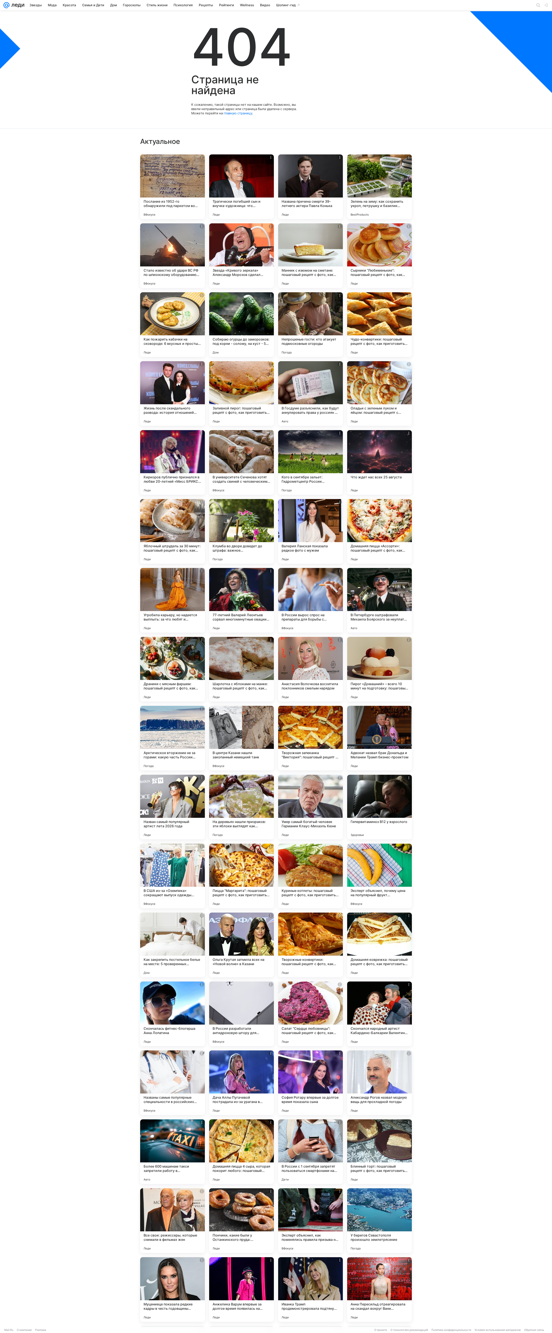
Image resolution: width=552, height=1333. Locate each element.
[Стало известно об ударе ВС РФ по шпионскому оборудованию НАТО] (172, 255)
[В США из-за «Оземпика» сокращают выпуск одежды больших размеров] (172, 876)
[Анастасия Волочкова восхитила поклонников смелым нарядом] (310, 669)
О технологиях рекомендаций (409, 1329)
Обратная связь (534, 1329)
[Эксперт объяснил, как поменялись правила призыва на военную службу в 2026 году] (310, 1220)
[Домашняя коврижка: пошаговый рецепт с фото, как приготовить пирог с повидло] (379, 945)
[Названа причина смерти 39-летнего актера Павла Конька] (310, 186)
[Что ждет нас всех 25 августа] (379, 462)
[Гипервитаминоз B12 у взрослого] (379, 807)
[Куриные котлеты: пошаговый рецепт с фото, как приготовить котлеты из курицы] (310, 876)
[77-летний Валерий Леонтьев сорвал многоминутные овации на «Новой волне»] (241, 600)
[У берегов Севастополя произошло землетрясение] (379, 1220)
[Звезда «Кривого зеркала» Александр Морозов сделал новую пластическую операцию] (241, 255)
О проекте (380, 1329)
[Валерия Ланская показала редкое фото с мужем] (310, 531)
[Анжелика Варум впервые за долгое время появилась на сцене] (241, 1289)
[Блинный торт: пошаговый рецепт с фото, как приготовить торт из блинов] (379, 1151)
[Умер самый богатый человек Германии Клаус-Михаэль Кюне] (310, 807)
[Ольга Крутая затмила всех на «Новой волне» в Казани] (241, 945)
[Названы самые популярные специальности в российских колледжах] (172, 1082)
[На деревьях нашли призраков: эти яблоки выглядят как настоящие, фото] (241, 807)
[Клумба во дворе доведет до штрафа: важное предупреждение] (241, 531)
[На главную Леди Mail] (16, 5)
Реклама (40, 1329)
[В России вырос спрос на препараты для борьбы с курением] (310, 600)
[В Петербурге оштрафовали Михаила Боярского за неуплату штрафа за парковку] (379, 600)
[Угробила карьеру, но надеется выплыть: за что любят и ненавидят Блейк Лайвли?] (172, 600)
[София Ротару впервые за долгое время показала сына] (310, 1082)
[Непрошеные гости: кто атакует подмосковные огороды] (310, 324)
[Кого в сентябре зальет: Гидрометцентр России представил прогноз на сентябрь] (310, 462)
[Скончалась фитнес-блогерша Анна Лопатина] (172, 1013)
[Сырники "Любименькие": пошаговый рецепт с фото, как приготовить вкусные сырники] (379, 255)
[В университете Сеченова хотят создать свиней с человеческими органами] (241, 462)
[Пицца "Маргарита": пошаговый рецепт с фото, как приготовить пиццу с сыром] (241, 876)
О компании (24, 1329)
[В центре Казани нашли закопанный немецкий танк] (241, 738)
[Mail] (6, 5)
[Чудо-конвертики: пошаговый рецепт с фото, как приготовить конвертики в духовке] (379, 324)
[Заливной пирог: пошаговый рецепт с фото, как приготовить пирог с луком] (241, 393)
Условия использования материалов (498, 1329)
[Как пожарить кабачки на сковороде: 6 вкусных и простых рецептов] (172, 324)
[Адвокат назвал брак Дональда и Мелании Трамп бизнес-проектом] (379, 738)
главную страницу (238, 113)
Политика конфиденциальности (451, 1329)
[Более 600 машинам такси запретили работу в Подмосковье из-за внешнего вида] (172, 1151)
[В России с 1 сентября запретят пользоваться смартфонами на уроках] (310, 1151)
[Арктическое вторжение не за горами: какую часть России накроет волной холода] (172, 738)
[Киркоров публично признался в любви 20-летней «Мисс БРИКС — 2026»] (172, 462)
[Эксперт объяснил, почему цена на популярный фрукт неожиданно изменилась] (379, 876)
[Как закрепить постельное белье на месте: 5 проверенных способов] (172, 945)
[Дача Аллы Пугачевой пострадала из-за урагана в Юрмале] (241, 1082)
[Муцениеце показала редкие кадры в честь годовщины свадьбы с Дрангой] (172, 1289)
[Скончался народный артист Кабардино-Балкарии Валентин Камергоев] (379, 1013)
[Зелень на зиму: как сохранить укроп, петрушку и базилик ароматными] (379, 186)
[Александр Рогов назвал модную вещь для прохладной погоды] (379, 1082)
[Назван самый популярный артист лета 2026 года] (172, 807)
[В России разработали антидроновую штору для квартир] (241, 1013)
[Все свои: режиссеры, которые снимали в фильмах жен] (172, 1220)
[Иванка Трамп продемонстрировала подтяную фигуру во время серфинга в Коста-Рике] (310, 1289)
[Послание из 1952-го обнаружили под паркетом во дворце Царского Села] (172, 186)
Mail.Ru (8, 1329)
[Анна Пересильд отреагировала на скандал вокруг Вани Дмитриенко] (379, 1289)
